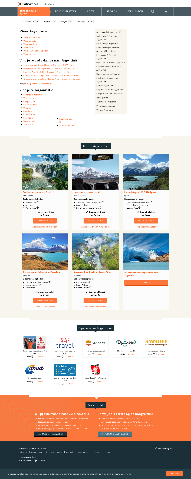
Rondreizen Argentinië (33, 94)
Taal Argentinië (103, 97)
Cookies (108, 452)
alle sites (48, 3)
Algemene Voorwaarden (54, 452)
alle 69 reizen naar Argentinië (38, 83)
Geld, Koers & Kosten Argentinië (110, 62)
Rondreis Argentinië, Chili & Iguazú (140, 192)
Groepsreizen (29, 114)
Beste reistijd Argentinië (107, 43)
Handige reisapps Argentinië (108, 73)
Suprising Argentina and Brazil (37, 192)
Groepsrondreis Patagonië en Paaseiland (41, 271)
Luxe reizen (28, 117)
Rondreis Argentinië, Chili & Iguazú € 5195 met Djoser (48, 72)
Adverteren (23, 452)
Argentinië (47, 21)
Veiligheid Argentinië (105, 105)
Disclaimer (98, 452)
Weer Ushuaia (29, 54)
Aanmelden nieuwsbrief (50, 433)
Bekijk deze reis (45, 220)
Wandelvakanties (66, 125)
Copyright (70, 452)
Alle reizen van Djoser (146, 226)
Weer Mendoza (30, 44)
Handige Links (36, 452)
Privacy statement (84, 452)
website (40, 356)
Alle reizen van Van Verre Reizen (95, 226)
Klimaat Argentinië (104, 85)
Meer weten (126, 474)
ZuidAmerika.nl (28, 21)
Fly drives (27, 111)
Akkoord (174, 473)
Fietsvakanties (65, 118)
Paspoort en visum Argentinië (109, 89)
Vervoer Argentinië (104, 109)
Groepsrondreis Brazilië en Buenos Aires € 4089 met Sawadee (51, 78)
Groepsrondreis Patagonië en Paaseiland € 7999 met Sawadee (51, 75)
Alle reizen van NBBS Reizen (44, 226)
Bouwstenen (28, 121)
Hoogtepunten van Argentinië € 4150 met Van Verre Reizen (50, 68)
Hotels (62, 122)
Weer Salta (28, 47)
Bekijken (146, 282)
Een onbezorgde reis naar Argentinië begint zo (107, 49)
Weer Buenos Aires (31, 37)
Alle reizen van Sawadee (44, 306)
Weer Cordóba (29, 40)
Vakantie (27, 107)
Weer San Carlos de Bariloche (36, 50)
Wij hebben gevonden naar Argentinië (141, 274)
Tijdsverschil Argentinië (106, 101)
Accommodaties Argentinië (108, 32)
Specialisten (28, 124)
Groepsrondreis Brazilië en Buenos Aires (92, 271)
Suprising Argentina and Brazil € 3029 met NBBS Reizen (48, 65)
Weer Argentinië (83, 21)
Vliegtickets (28, 97)
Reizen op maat (30, 104)
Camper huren (29, 101)
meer (29, 357)
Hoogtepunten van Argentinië (87, 192)
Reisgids (64, 21)
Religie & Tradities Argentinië (109, 93)
